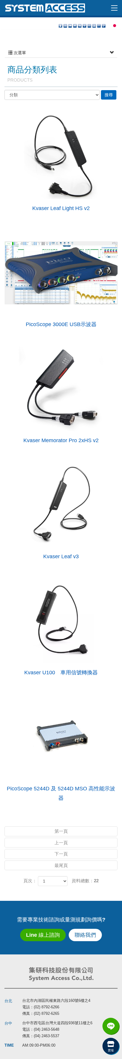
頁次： (30, 880)
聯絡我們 (85, 935)
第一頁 (61, 831)
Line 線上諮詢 (43, 935)
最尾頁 (61, 865)
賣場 (111, 1050)
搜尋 (109, 94)
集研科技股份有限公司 (44, 7)
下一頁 (61, 853)
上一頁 (61, 842)
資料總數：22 (85, 880)
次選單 (19, 52)
